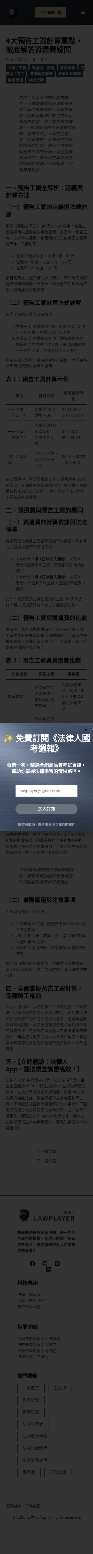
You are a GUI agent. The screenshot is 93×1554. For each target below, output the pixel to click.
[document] (46, 777)
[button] (86, 730)
